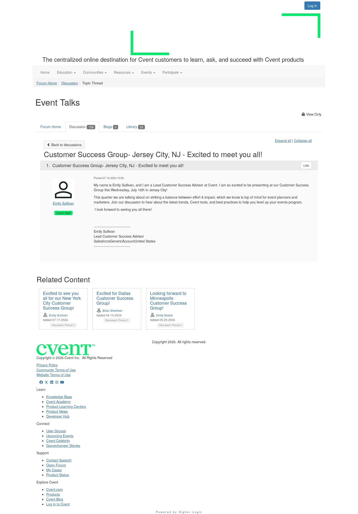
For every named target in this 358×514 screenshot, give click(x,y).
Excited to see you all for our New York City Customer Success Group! (62, 300)
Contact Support (58, 460)
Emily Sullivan (63, 203)
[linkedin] (51, 382)
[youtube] (62, 382)
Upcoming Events (59, 435)
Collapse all (303, 140)
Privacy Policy (47, 365)
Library (134, 126)
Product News (57, 411)
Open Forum (56, 465)
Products (53, 494)
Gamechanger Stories (63, 445)
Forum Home (47, 83)
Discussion (69, 83)
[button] (66, 72)
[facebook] (41, 382)
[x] (46, 382)
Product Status (57, 474)
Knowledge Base (59, 396)
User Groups (56, 430)
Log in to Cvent (58, 504)
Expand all (283, 140)
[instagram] (57, 382)
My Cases (54, 469)
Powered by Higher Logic (179, 512)
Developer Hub (57, 416)
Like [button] (306, 165)
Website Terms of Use (54, 374)
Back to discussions (66, 144)
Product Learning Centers (66, 406)
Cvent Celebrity (58, 440)
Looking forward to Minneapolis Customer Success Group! (168, 300)
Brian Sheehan (112, 310)
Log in (312, 5)
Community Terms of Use (56, 369)
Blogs (110, 126)
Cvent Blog (54, 499)
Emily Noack (164, 315)
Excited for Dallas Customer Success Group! (114, 298)
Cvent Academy (58, 401)
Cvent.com (54, 489)
